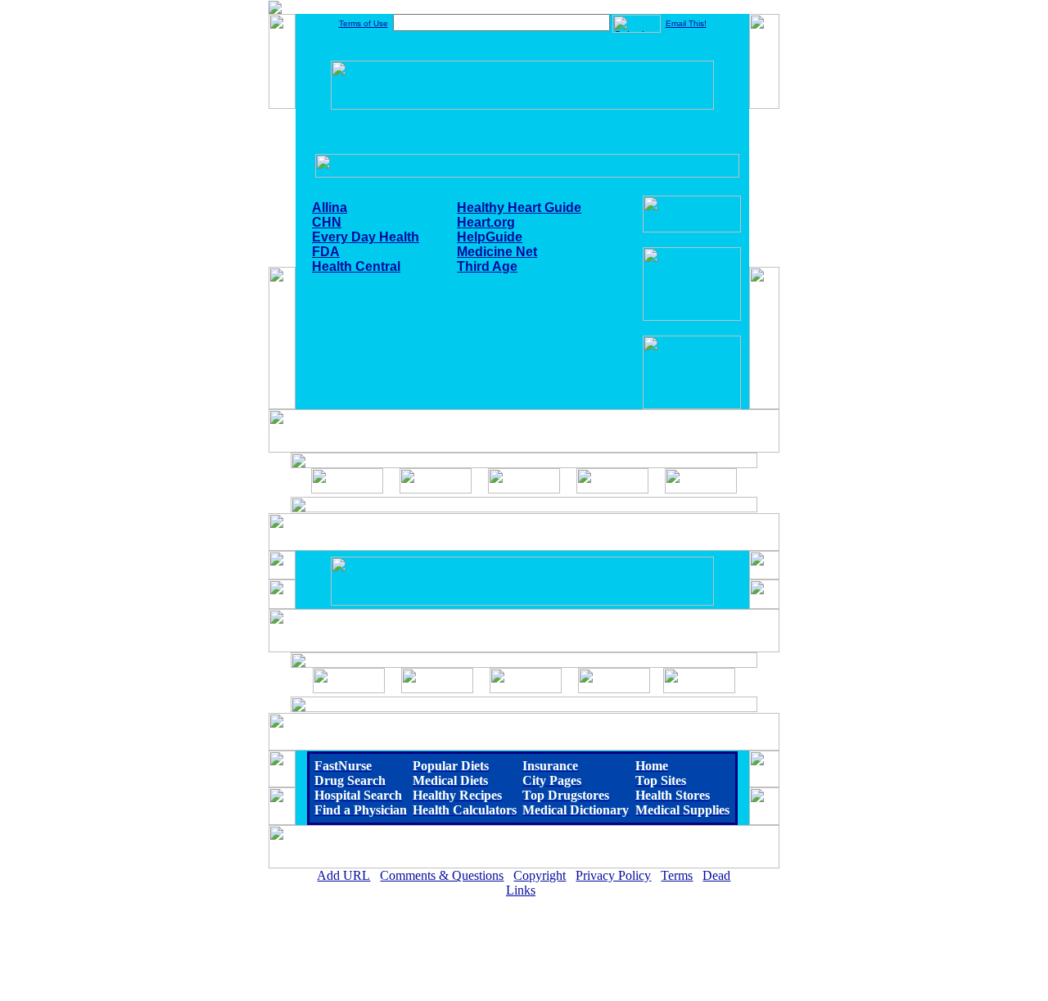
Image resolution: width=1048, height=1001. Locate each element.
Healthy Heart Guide (519, 207)
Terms (677, 875)
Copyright (539, 875)
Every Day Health (365, 237)
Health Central (356, 266)
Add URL (343, 875)
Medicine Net (497, 252)
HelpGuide (489, 237)
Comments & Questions (442, 875)
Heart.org (486, 222)
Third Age (487, 266)
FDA (326, 252)
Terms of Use (363, 23)
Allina (329, 207)
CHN (326, 222)
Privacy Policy (613, 875)
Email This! (686, 23)
